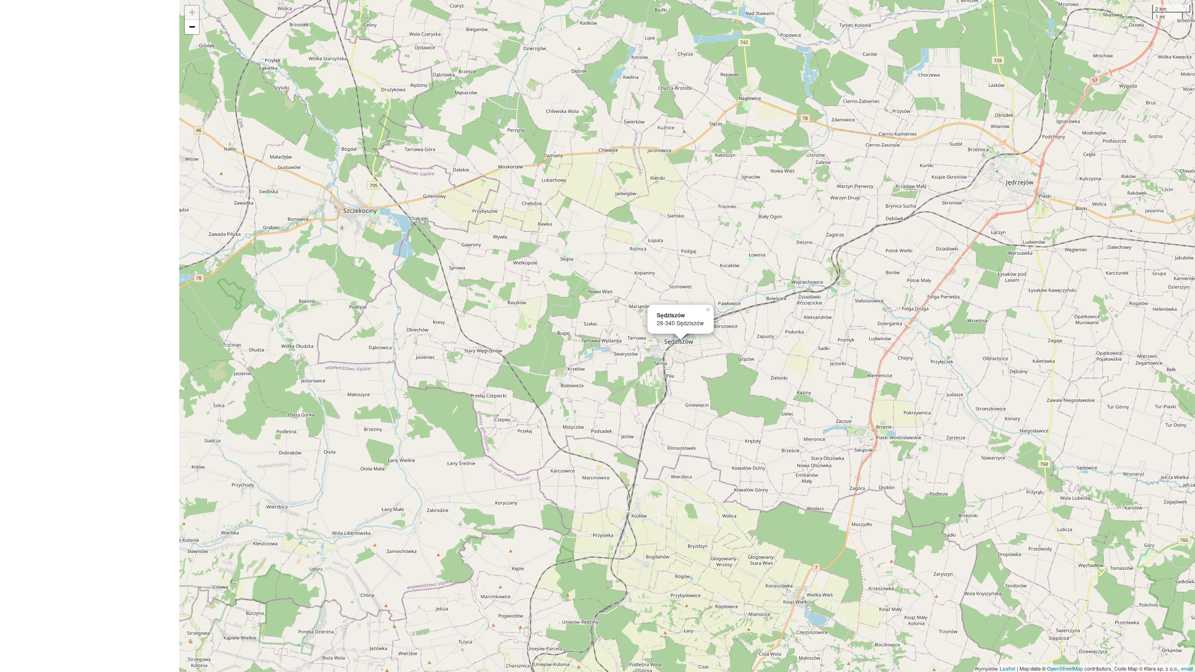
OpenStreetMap (1065, 668)
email (1187, 668)
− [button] (192, 27)
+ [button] (192, 12)
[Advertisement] (89, 336)
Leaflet (1007, 668)
